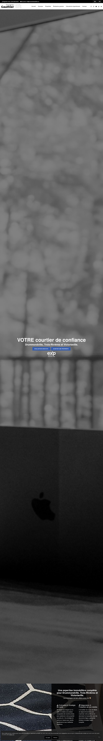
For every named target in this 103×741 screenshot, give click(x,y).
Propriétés (48, 6)
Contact (84, 6)
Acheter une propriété (61, 349)
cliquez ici (11, 734)
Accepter (48, 737)
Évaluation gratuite (58, 6)
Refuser (55, 737)
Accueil (34, 6)
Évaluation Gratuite (41, 349)
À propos (40, 6)
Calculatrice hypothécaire (73, 6)
